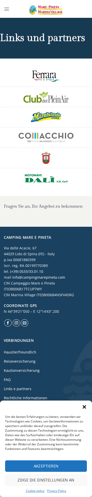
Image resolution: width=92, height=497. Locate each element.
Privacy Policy (56, 491)
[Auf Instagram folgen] (16, 323)
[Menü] (6, 9)
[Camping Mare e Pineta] (46, 9)
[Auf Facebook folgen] (8, 323)
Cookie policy (35, 491)
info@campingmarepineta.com (38, 277)
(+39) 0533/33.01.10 (26, 271)
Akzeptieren (46, 465)
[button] (84, 406)
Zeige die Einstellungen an (46, 479)
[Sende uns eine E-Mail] (24, 323)
